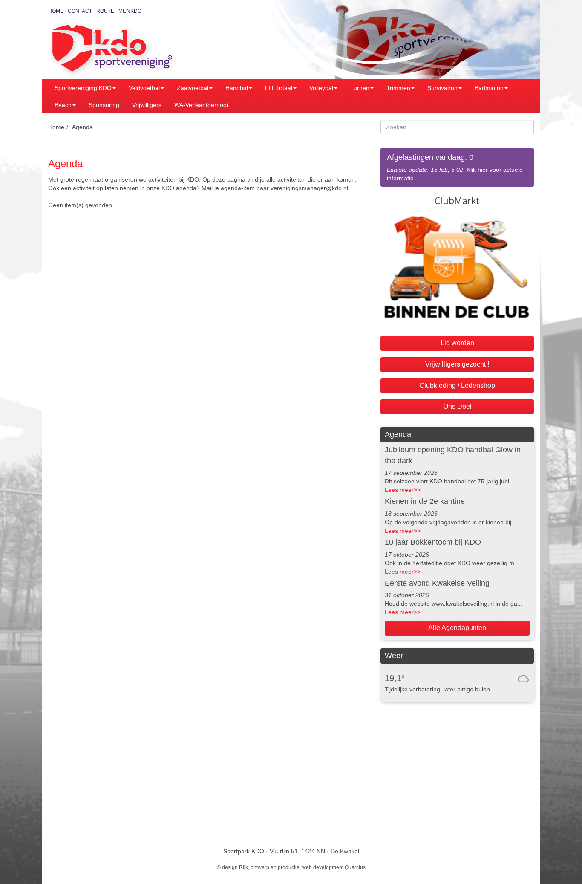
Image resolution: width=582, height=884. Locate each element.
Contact (80, 11)
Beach (63, 104)
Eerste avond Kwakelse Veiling (437, 583)
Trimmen (398, 87)
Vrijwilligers (146, 104)
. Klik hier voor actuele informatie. (455, 167)
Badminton (489, 87)
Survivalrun (442, 87)
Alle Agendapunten (457, 627)
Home (55, 11)
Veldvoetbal (144, 87)
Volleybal (321, 87)
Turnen (359, 87)
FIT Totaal (278, 87)
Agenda (82, 127)
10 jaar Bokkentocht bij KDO (433, 542)
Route (105, 11)
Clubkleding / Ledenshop (457, 385)
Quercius (355, 867)
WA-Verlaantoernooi (201, 104)
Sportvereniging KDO (83, 87)
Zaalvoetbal (192, 87)
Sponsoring (104, 104)
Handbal (236, 87)
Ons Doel (457, 406)
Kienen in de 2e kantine (425, 501)
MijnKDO (129, 11)
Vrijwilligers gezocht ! (457, 364)
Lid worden (457, 343)
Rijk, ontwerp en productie (269, 867)
